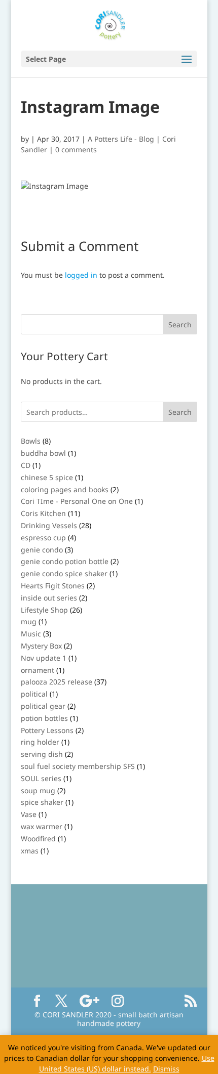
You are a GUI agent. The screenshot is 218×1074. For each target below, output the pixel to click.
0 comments (76, 149)
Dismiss (166, 1068)
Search (180, 412)
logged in (81, 275)
